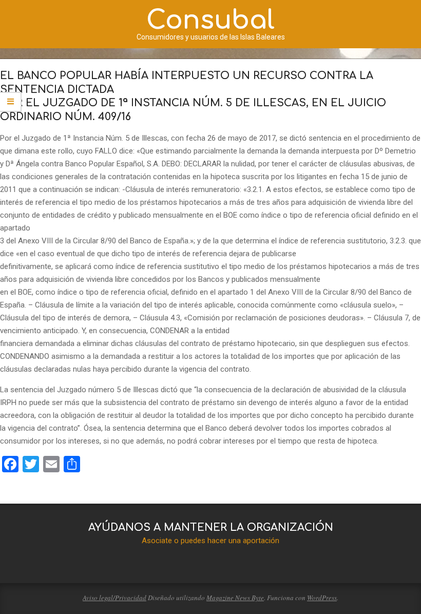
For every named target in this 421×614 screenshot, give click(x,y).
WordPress (322, 597)
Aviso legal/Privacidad (114, 597)
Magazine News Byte (235, 597)
